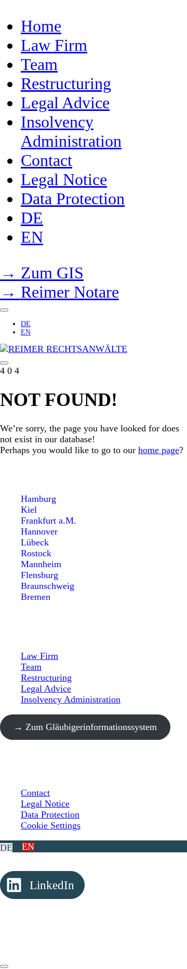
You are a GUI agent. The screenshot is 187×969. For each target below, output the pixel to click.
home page (158, 450)
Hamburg (38, 499)
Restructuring (46, 677)
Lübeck (35, 542)
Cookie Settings (51, 825)
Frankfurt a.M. (48, 520)
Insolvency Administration (71, 699)
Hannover (39, 531)
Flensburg (39, 575)
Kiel (29, 509)
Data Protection (50, 814)
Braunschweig (47, 586)
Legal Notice (45, 803)
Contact (35, 793)
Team (31, 667)
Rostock (36, 553)
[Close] (4, 310)
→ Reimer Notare (59, 292)
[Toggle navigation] (4, 362)
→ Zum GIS (42, 272)
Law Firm (39, 656)
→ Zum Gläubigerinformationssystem (85, 727)
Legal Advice (46, 688)
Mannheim (41, 564)
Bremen (35, 597)
